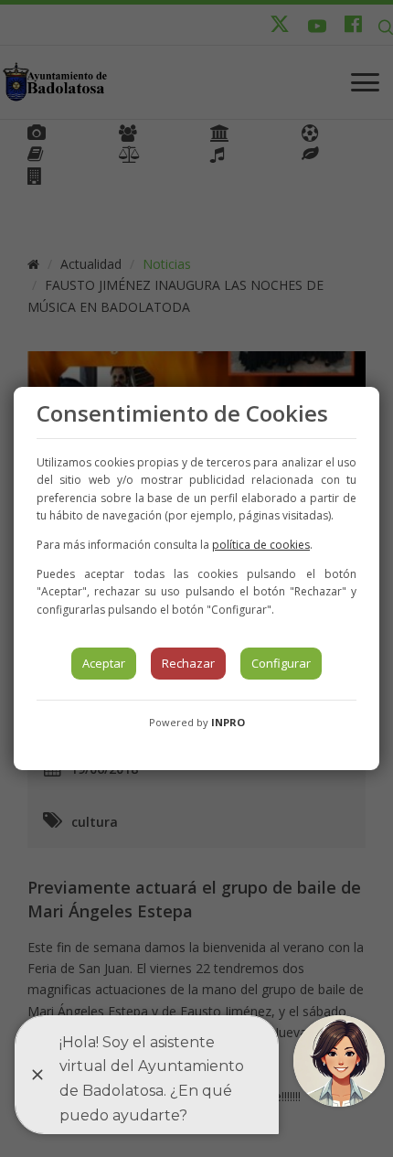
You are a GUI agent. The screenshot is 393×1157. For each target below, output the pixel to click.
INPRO (228, 722)
